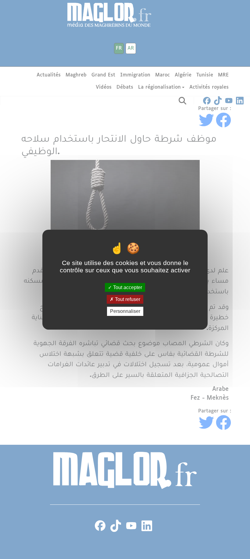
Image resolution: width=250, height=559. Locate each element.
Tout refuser (127, 299)
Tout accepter (127, 287)
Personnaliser (125, 311)
